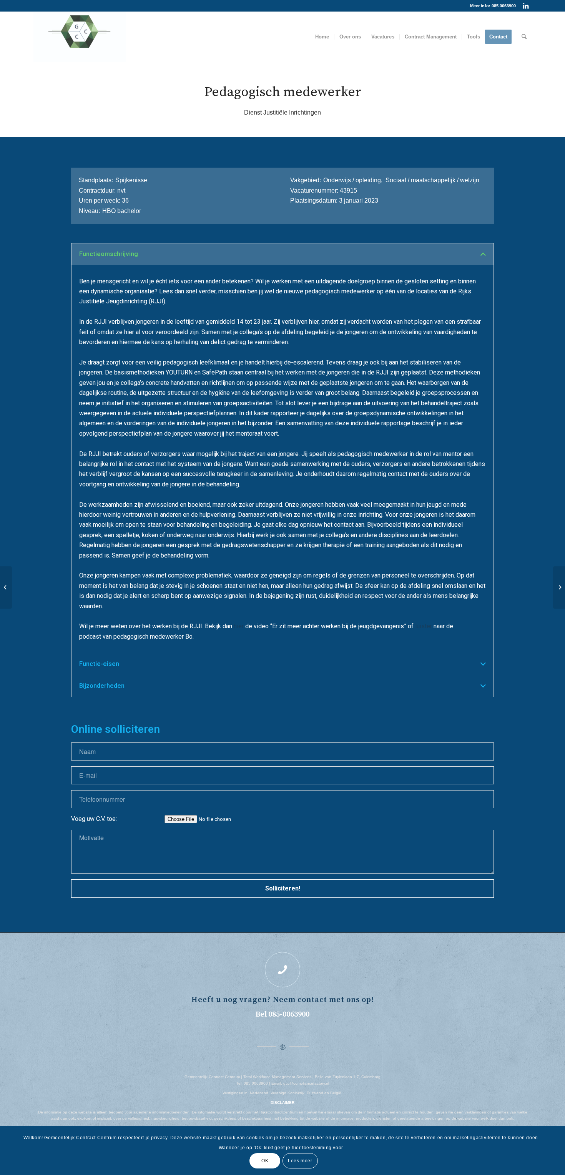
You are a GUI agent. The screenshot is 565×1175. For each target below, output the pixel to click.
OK (264, 1160)
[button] (282, 254)
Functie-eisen (99, 663)
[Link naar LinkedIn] (526, 6)
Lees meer (300, 1160)
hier (239, 626)
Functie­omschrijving (108, 254)
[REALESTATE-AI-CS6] (79, 37)
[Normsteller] (6, 587)
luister (423, 626)
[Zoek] (524, 37)
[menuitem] (322, 37)
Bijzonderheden (102, 685)
